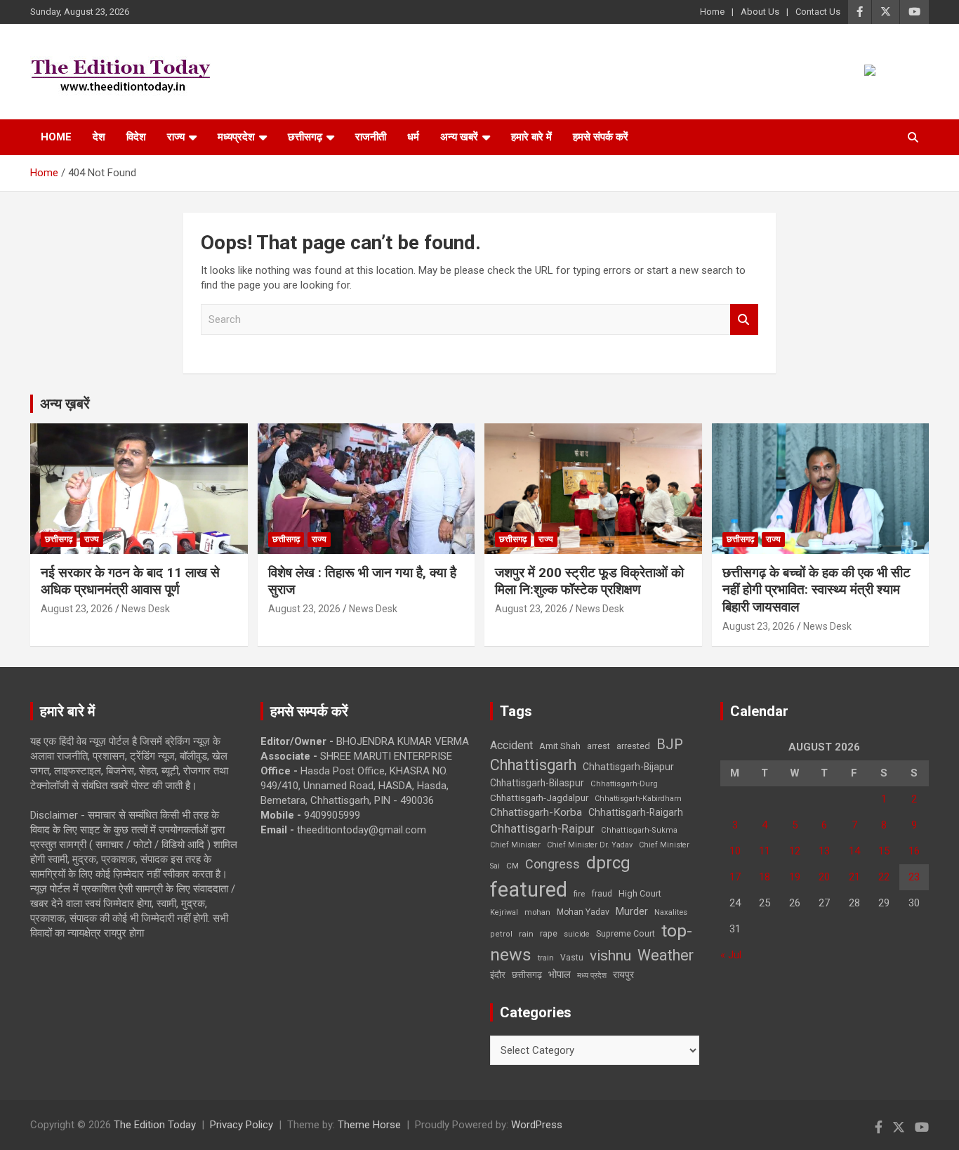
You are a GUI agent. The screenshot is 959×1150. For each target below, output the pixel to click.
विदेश (136, 137)
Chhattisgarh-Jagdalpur (539, 797)
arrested (633, 746)
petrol (501, 934)
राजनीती (370, 137)
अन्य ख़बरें (65, 403)
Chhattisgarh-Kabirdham (638, 798)
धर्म (413, 137)
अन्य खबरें (459, 137)
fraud (601, 894)
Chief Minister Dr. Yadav (590, 845)
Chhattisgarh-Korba (536, 812)
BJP (669, 744)
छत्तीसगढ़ (305, 137)
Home (712, 11)
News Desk (145, 608)
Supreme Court (625, 933)
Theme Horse (369, 1124)
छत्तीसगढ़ (527, 975)
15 (883, 851)
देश (99, 137)
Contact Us (817, 11)
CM (512, 866)
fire (579, 894)
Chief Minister (515, 845)
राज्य (176, 137)
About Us (760, 11)
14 (854, 851)
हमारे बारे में (531, 137)
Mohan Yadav (583, 912)
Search (744, 320)
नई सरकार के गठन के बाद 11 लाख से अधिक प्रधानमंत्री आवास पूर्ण (130, 581)
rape (548, 933)
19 (794, 877)
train (546, 958)
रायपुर (623, 974)
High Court (640, 893)
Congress (552, 864)
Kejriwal (504, 912)
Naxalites (670, 912)
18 (764, 877)
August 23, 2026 (77, 608)
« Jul (730, 955)
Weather (665, 955)
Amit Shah (560, 746)
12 (794, 851)
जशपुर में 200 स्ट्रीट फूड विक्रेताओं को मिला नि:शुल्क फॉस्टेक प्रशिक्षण (589, 581)
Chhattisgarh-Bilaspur (537, 782)
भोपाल (559, 974)
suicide (577, 934)
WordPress (536, 1124)
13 (824, 851)
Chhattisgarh (533, 765)
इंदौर (497, 975)
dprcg (608, 863)
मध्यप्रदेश (236, 137)
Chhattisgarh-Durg (624, 783)
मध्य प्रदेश (592, 975)
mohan (537, 912)
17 (735, 877)
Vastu (571, 958)
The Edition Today (155, 1124)
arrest (598, 746)
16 (914, 851)
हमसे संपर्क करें (600, 137)
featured (528, 889)
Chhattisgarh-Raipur (542, 828)
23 (914, 877)
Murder (632, 911)
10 (735, 851)
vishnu (610, 955)
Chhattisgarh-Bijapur (628, 766)
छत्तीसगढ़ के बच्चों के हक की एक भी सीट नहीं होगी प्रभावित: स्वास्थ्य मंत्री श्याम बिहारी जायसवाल (816, 589)
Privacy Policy (241, 1124)
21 (854, 877)
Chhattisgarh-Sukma (639, 830)
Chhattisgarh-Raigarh (635, 812)
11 (764, 851)
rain (526, 934)
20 (824, 877)
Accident (511, 745)
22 (883, 877)
